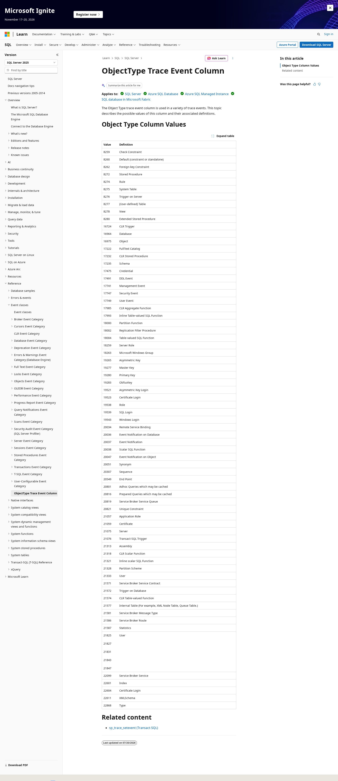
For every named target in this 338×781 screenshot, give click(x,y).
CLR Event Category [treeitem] (27, 333)
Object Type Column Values (300, 65)
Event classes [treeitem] (22, 312)
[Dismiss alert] (330, 8)
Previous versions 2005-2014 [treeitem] (26, 93)
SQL (117, 58)
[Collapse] (57, 55)
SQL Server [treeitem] (15, 79)
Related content (292, 70)
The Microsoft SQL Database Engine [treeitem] (29, 117)
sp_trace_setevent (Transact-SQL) (133, 728)
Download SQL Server (316, 45)
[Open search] (319, 34)
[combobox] (31, 62)
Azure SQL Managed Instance (207, 94)
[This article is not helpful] (319, 84)
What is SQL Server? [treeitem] (24, 107)
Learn (106, 58)
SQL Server (132, 58)
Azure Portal (287, 45)
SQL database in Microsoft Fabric (126, 99)
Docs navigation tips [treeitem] (21, 86)
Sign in (328, 34)
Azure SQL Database (163, 94)
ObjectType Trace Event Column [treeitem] (35, 493)
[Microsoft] (7, 34)
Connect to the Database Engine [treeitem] (32, 126)
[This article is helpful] (314, 84)
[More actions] (232, 58)
